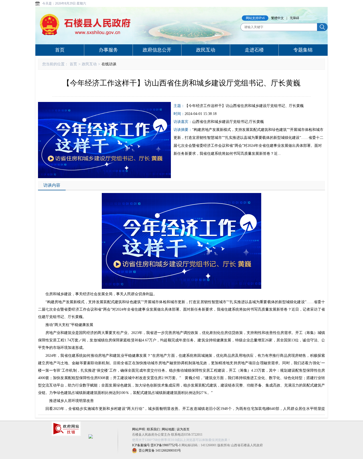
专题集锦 (303, 50)
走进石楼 (254, 50)
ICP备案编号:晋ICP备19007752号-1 (156, 445)
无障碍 (294, 18)
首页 (60, 50)
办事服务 (108, 50)
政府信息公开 (157, 50)
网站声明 (138, 429)
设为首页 (183, 429)
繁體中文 (277, 18)
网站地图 (168, 429)
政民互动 (205, 50)
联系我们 (153, 429)
